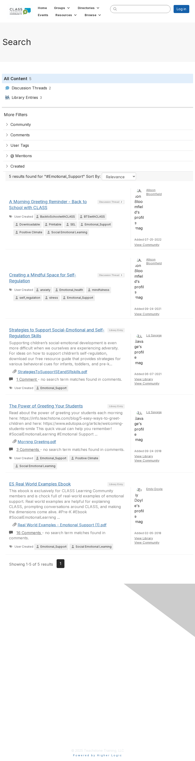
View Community (146, 245)
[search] (115, 9)
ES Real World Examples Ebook (40, 483)
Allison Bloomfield (154, 192)
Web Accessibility (28, 658)
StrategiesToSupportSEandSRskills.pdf (52, 371)
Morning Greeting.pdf (37, 441)
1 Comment (27, 379)
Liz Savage (154, 335)
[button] (62, 7)
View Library (143, 379)
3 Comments (28, 449)
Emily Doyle (154, 489)
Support (20, 666)
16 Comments (29, 532)
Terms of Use (25, 651)
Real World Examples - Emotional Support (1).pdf (62, 525)
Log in (181, 9)
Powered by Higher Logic (97, 755)
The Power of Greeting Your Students (46, 405)
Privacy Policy (25, 643)
